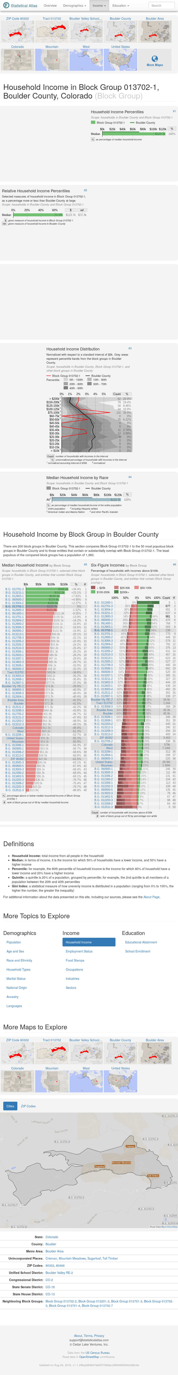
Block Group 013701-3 (126, 1301)
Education (119, 5)
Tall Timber (110, 1258)
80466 (60, 1265)
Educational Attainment (141, 942)
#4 (130, 476)
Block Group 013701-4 (64, 1305)
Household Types (18, 969)
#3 (130, 348)
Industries (72, 978)
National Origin (17, 987)
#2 (85, 190)
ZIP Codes (28, 1106)
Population (14, 942)
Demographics (73, 5)
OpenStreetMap (89, 1357)
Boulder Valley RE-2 (59, 1272)
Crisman (51, 1258)
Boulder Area (55, 1251)
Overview (50, 5)
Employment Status (79, 951)
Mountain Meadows (72, 1258)
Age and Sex (15, 951)
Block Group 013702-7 (97, 1305)
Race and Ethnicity (19, 960)
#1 (174, 111)
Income (98, 5)
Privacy (99, 1335)
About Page (151, 897)
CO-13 (50, 1294)
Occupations (74, 969)
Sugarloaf (94, 1258)
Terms (88, 1335)
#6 (174, 564)
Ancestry (12, 996)
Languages (14, 1006)
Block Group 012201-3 (93, 1301)
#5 (85, 564)
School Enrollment (137, 951)
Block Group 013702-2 (61, 1301)
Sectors (71, 987)
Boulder (51, 1244)
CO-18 (50, 1287)
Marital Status (16, 978)
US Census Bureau (98, 1353)
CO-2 (49, 1280)
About (78, 1335)
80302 (50, 1265)
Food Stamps (75, 960)
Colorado (52, 1237)
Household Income (79, 942)
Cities (10, 1106)
